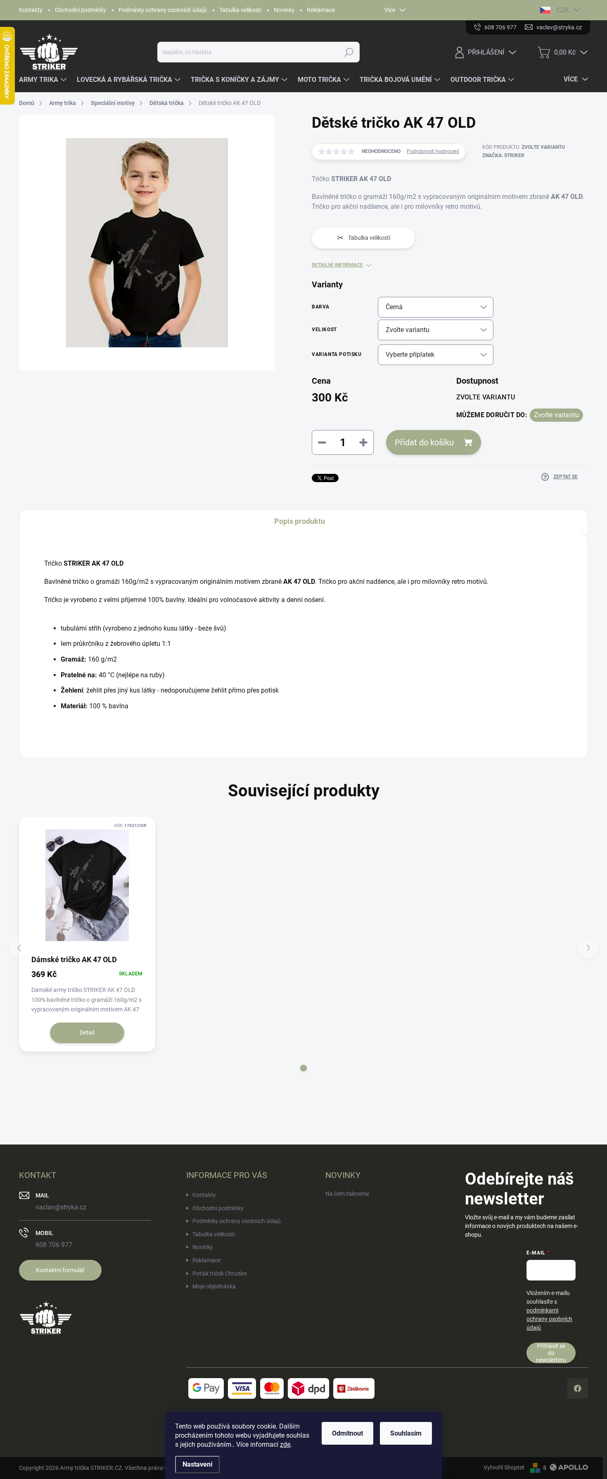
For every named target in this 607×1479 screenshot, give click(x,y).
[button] (303, 1068)
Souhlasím (406, 1433)
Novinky (284, 10)
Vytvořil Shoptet (504, 1467)
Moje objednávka (214, 1286)
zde (285, 1444)
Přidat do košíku (424, 442)
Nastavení (197, 1464)
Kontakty (31, 10)
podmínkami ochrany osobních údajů (549, 1319)
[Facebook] (577, 1388)
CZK (563, 10)
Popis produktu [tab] (299, 521)
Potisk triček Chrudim (219, 1273)
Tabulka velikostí (240, 10)
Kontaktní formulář (60, 1270)
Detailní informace (337, 265)
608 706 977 (54, 1245)
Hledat (349, 52)
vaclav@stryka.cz (61, 1207)
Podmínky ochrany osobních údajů (163, 10)
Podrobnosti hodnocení (433, 151)
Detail (87, 1032)
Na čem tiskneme (347, 1193)
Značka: (503, 155)
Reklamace (321, 10)
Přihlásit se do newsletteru (551, 1353)
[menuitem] (44, 79)
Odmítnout (347, 1433)
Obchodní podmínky (80, 10)
